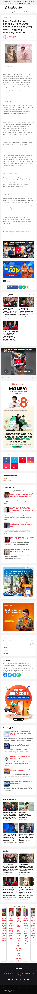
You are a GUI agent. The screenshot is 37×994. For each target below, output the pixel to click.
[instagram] (20, 979)
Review (18, 650)
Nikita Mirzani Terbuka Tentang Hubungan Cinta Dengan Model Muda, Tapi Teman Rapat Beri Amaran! (10, 816)
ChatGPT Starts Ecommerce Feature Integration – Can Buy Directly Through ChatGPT (20, 733)
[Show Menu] (2, 7)
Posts (7, 479)
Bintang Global (18, 641)
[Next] (35, 12)
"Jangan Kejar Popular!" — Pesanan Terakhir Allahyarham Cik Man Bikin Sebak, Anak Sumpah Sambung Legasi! (26, 312)
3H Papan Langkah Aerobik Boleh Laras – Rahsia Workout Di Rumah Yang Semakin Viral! (21, 524)
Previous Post (6, 378)
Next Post (32, 378)
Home (5, 18)
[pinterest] (28, 979)
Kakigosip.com (19, 991)
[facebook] (9, 979)
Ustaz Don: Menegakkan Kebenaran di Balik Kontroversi (25, 815)
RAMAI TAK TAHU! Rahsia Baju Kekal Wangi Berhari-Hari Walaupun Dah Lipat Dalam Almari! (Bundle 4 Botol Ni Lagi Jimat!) (21, 494)
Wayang (18, 653)
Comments (9, 480)
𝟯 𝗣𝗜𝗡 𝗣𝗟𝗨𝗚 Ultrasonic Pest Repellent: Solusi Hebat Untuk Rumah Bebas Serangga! (11, 927)
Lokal (9, 18)
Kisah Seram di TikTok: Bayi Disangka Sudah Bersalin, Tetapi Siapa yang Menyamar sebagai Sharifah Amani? (26, 838)
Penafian (31, 988)
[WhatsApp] (24, 287)
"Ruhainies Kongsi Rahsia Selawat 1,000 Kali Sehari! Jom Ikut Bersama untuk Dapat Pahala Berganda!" (17, 12)
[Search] (34, 7)
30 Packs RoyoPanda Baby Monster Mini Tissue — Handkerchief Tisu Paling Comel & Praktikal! (25, 930)
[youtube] (16, 979)
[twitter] (12, 979)
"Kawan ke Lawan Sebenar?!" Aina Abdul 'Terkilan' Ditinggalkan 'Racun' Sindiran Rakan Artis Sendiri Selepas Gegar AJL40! (10, 312)
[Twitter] (20, 287)
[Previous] (33, 12)
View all (31, 294)
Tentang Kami (13, 988)
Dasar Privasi (23, 988)
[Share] (32, 37)
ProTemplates (28, 991)
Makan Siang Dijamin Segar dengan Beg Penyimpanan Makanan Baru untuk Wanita (4, 928)
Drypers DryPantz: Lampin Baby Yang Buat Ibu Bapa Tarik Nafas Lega (33, 927)
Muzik (18, 647)
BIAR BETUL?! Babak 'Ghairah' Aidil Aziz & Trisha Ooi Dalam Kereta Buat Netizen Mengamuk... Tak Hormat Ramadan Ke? (10, 838)
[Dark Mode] (31, 7)
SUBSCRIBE (13, 1)
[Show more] (27, 287)
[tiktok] (24, 979)
